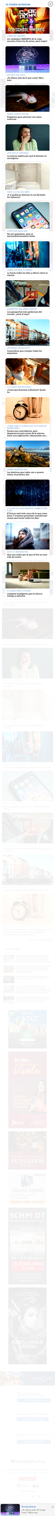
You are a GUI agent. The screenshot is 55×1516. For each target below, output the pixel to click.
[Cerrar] (52, 1507)
